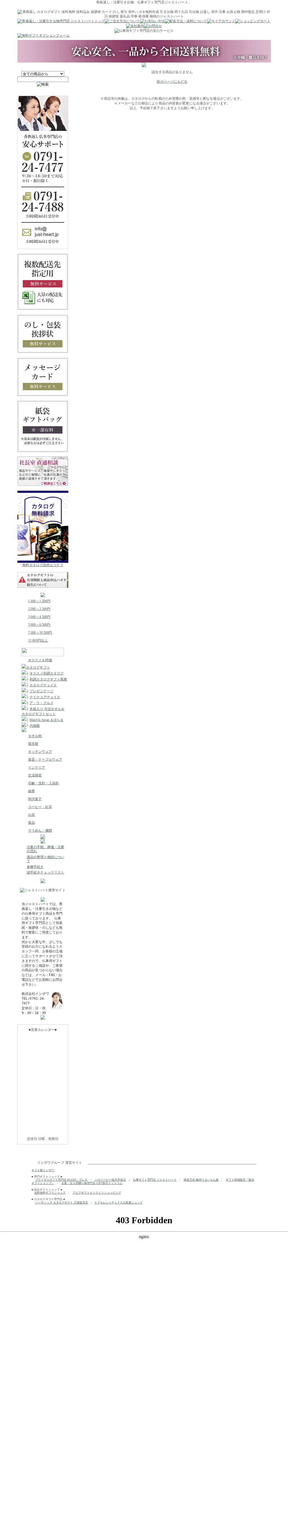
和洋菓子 (35, 799)
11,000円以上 (38, 640)
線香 (31, 791)
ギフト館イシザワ (43, 1170)
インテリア (36, 767)
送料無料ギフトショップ (50, 1192)
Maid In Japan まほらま (47, 720)
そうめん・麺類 (40, 830)
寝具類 (33, 744)
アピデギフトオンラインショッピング (97, 1192)
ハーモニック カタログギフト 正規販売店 (61, 1202)
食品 (31, 823)
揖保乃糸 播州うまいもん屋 (201, 1179)
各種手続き (35, 867)
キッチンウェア (40, 752)
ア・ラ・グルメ (41, 703)
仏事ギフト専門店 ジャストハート (155, 1179)
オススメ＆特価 (40, 660)
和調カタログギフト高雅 (48, 679)
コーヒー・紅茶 (40, 807)
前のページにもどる (172, 82)
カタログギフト (38, 667)
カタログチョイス (43, 685)
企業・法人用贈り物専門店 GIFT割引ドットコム (91, 1183)
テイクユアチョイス (45, 697)
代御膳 (35, 726)
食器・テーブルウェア (45, 760)
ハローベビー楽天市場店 (110, 1179)
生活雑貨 (35, 775)
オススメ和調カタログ (47, 673)
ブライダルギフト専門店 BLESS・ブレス (61, 1179)
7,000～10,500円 (40, 633)
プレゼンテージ (41, 691)
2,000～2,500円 (39, 609)
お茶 (31, 815)
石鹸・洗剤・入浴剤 (43, 783)
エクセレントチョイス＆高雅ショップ (118, 1202)
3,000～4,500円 (39, 617)
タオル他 (35, 736)
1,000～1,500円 (39, 601)
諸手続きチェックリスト (45, 872)
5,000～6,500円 (39, 625)
